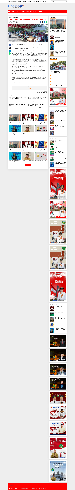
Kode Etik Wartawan (34, 488)
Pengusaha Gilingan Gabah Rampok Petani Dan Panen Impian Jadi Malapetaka (60, 121)
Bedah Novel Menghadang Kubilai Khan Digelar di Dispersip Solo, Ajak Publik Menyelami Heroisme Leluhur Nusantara (18, 102)
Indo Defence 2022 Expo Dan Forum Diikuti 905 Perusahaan (60, 111)
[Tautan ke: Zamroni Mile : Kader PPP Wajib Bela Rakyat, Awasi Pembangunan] (52, 147)
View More (28, 165)
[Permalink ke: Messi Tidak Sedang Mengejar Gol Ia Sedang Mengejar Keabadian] (41, 128)
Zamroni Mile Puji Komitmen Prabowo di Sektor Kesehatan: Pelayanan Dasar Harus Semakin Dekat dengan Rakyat (60, 141)
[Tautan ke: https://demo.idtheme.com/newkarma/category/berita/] (65, 17)
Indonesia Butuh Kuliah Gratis (42, 92)
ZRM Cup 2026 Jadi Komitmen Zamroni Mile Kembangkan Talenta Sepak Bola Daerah (59, 75)
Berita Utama (11, 22)
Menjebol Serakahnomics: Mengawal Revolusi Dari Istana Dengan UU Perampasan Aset (37, 98)
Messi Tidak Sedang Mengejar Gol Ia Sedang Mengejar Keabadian (36, 105)
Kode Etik (27, 488)
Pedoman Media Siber (43, 488)
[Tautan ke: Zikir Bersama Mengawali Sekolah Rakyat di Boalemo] (52, 313)
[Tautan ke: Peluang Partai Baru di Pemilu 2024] (52, 117)
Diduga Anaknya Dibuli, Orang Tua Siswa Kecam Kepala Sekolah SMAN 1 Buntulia (17, 98)
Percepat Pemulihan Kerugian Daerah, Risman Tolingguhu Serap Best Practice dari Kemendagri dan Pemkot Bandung (60, 318)
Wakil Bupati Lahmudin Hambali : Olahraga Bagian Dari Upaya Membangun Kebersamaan (57, 85)
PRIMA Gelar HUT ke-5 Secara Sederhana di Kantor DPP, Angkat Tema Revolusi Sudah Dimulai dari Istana (60, 163)
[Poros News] (16, 6)
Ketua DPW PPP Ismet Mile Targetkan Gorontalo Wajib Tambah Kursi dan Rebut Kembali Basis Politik (60, 152)
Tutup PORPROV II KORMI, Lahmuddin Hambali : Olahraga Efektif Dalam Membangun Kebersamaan (58, 72)
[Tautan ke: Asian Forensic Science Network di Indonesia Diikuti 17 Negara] (52, 127)
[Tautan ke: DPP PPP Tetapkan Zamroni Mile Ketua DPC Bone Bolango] (52, 158)
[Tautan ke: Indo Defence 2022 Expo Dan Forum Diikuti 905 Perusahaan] (52, 112)
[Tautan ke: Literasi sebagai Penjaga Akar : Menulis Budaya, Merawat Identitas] (52, 47)
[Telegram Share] (44, 22)
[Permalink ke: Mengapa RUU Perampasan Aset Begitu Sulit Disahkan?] (28, 128)
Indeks (20, 488)
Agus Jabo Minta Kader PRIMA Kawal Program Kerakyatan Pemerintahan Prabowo (17, 108)
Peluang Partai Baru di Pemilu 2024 (60, 116)
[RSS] (30, 88)
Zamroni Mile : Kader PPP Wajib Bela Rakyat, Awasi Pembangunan (60, 147)
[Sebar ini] (40, 22)
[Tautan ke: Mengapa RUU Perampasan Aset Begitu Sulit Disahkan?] (52, 53)
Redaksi (23, 488)
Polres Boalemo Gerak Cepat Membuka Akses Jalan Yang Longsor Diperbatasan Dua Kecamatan (60, 132)
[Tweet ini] (42, 22)
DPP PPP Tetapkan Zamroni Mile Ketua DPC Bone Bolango (60, 158)
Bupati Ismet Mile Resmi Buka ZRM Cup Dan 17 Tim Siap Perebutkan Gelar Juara (59, 78)
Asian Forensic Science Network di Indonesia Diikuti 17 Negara (60, 126)
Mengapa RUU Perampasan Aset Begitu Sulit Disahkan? (17, 105)
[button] (66, 1)
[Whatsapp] (46, 22)
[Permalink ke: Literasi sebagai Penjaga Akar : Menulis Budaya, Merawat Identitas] (15, 128)
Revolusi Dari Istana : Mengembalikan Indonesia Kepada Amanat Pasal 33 (37, 108)
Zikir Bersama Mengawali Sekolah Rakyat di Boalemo (60, 313)
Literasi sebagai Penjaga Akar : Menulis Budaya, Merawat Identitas (37, 101)
